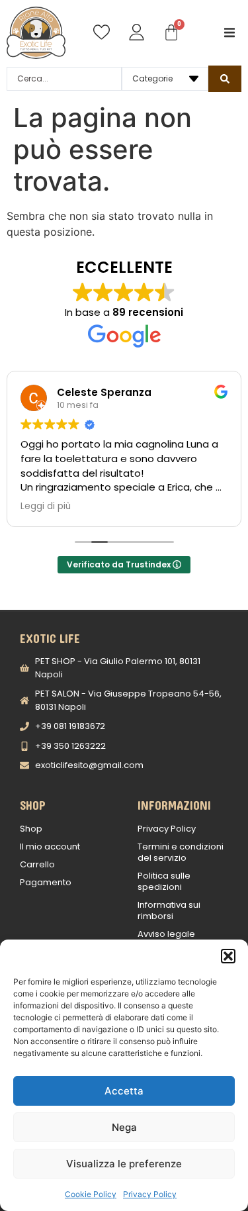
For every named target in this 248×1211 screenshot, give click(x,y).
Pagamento (45, 882)
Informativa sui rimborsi (169, 910)
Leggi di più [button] (46, 506)
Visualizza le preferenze (124, 1163)
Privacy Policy (150, 1194)
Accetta (124, 1091)
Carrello (37, 864)
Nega (124, 1127)
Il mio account (50, 846)
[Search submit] (224, 79)
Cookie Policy (90, 1194)
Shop (31, 828)
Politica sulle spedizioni (164, 881)
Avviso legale (166, 934)
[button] (228, 956)
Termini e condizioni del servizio (181, 852)
